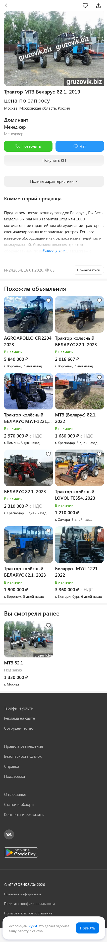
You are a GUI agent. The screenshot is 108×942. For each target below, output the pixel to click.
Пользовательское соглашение (28, 913)
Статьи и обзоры (19, 804)
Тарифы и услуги (18, 708)
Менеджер (15, 127)
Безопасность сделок (23, 756)
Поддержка (14, 776)
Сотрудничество (18, 728)
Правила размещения (23, 746)
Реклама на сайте (19, 718)
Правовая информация (22, 894)
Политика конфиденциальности (29, 903)
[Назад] (6, 5)
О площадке (15, 794)
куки (33, 925)
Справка (11, 766)
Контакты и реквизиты (24, 814)
